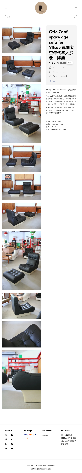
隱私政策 (41, 469)
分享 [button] (53, 81)
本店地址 (45, 435)
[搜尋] (74, 17)
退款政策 (48, 469)
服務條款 (34, 469)
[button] (6, 8)
